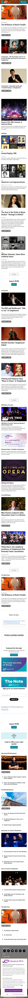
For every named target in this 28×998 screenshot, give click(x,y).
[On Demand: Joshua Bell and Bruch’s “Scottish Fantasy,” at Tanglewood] (14, 76)
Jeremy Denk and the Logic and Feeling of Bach (15, 939)
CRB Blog (4, 133)
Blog (2, 151)
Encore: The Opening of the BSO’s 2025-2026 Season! (14, 814)
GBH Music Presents (7, 405)
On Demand (4, 290)
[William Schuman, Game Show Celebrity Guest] (13, 243)
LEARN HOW (14, 747)
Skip (7, 994)
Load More (14, 274)
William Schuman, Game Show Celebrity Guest (13, 255)
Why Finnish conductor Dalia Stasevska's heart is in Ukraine (13, 514)
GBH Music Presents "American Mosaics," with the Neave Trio (13, 424)
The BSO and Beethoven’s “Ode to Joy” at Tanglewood (13, 309)
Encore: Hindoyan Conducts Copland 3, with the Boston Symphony (15, 777)
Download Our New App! (14, 648)
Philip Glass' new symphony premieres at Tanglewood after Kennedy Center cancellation (13, 549)
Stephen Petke (4, 259)
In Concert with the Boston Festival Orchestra (14, 889)
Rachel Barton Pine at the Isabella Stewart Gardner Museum (14, 862)
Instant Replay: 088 (8, 153)
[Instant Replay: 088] (13, 142)
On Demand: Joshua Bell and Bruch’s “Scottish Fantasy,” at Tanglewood (11, 87)
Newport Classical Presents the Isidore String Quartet (14, 856)
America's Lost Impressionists (13, 182)
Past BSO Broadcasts (7, 790)
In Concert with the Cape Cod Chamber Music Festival (14, 900)
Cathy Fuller (3, 217)
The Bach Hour (4, 22)
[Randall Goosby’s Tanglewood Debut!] (13, 333)
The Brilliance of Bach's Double (13, 25)
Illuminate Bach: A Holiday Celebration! (12, 449)
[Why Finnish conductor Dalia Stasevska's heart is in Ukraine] (13, 503)
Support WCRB (14, 281)
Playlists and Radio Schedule (14, 635)
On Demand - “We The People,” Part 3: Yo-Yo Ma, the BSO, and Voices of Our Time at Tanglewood (13, 58)
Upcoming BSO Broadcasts (9, 753)
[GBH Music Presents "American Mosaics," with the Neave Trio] (14, 414)
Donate (24, 2)
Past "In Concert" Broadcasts (9, 869)
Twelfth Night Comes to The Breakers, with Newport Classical (14, 894)
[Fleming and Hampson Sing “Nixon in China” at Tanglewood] (13, 369)
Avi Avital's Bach (8, 935)
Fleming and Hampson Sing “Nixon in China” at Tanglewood (13, 380)
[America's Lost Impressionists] (13, 171)
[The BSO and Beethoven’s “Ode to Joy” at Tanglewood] (13, 299)
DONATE (14, 284)
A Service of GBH (6, 956)
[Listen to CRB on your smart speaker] (14, 736)
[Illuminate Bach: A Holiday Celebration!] (14, 440)
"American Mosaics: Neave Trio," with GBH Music (15, 851)
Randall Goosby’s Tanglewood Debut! (12, 344)
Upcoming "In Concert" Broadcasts (11, 830)
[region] (14, 978)
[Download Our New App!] (14, 664)
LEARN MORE (14, 655)
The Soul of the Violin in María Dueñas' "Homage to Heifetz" (13, 213)
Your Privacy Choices (18, 994)
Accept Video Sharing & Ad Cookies (13, 990)
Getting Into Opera (7, 483)
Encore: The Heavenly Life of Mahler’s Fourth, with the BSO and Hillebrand (14, 783)
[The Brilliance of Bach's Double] (14, 12)
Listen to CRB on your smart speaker (14, 743)
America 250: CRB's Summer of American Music (11, 123)
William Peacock (4, 185)
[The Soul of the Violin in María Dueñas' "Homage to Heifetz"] (13, 201)
